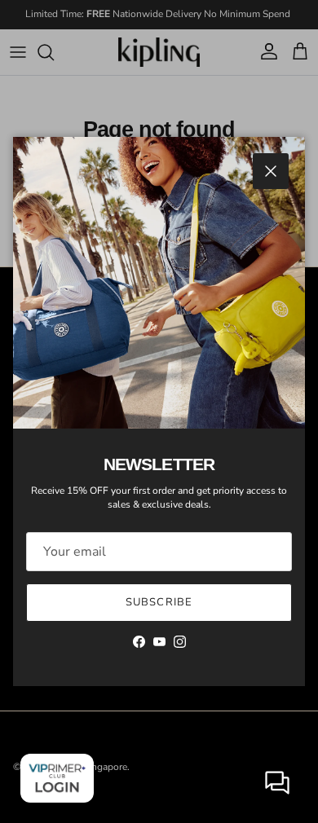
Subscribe (159, 602)
